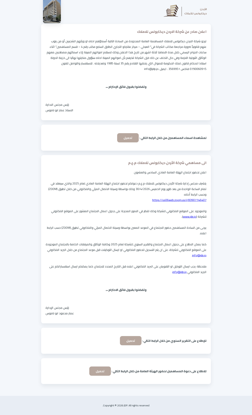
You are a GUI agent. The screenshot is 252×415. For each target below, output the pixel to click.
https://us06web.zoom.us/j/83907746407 (179, 200)
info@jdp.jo (199, 255)
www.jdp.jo (189, 216)
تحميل (128, 138)
